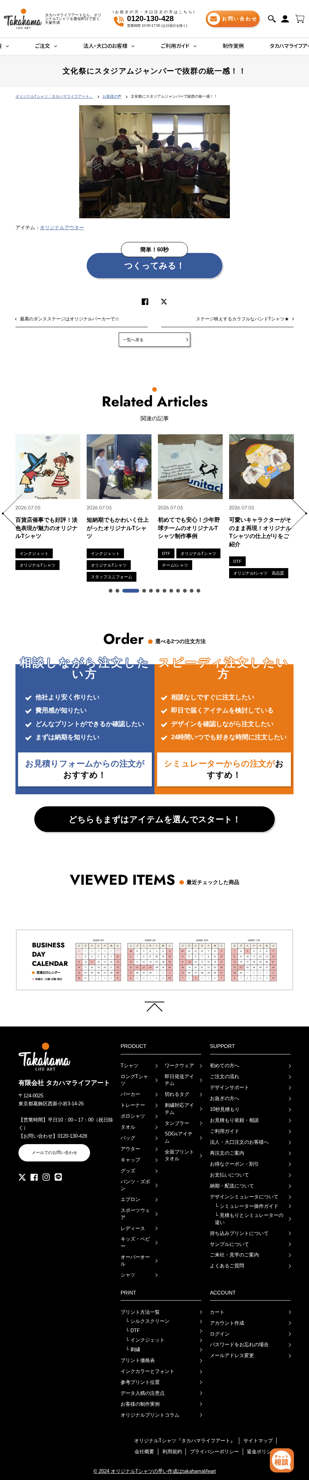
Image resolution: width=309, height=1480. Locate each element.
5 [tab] (151, 591)
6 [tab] (158, 591)
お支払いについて (229, 1175)
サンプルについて (229, 1244)
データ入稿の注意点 (143, 1393)
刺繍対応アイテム (179, 1108)
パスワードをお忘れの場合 (239, 1344)
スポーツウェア (135, 1213)
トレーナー (133, 1105)
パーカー (130, 1094)
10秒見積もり (225, 1109)
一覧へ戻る (133, 339)
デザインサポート (229, 1087)
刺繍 (132, 1349)
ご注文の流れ (224, 1076)
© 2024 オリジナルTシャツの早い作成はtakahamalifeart (154, 1471)
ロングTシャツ (134, 1080)
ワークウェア (179, 1065)
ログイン (219, 1334)
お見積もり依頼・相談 (234, 1120)
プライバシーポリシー (214, 1451)
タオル (128, 1127)
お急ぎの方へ (224, 1098)
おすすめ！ (85, 769)
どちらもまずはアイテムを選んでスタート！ (155, 819)
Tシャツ (129, 1065)
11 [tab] (192, 591)
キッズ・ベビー (135, 1242)
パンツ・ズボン (135, 1185)
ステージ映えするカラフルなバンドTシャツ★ (242, 318)
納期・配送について (232, 1186)
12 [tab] (199, 591)
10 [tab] (185, 591)
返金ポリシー (261, 1451)
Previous (12, 513)
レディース (133, 1228)
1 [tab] (111, 591)
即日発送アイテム (179, 1080)
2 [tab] (118, 591)
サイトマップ (258, 1440)
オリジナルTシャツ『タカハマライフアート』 (184, 1440)
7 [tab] (165, 591)
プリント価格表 (138, 1360)
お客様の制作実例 (140, 1404)
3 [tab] (125, 591)
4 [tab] (137, 591)
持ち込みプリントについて (239, 1233)
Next (296, 513)
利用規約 (172, 1451)
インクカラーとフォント (147, 1371)
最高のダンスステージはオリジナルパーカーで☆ (69, 318)
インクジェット (145, 1340)
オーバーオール (135, 1260)
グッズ (128, 1171)
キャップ (130, 1160)
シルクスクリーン (147, 1321)
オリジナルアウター (62, 227)
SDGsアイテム (179, 1137)
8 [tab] (172, 591)
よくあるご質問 (227, 1266)
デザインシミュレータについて (244, 1197)
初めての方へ (224, 1065)
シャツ (128, 1275)
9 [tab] (178, 591)
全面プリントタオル (179, 1155)
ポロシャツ (133, 1116)
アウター (130, 1149)
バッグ (128, 1138)
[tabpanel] (101, 508)
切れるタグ (177, 1094)
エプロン (130, 1199)
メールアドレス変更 (232, 1355)
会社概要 (144, 1451)
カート (217, 1312)
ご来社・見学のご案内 (234, 1255)
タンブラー (177, 1123)
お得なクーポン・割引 (234, 1164)
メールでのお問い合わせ (54, 1152)
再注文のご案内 (227, 1153)
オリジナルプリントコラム (150, 1415)
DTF (132, 1330)
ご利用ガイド (224, 1131)
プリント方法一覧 (140, 1312)
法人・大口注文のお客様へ (239, 1142)
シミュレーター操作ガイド (246, 1206)
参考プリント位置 (140, 1382)
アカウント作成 (227, 1323)
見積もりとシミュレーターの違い (249, 1218)
